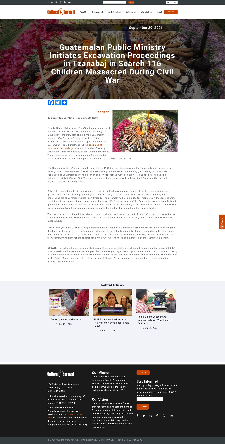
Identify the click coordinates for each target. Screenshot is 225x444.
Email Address (144, 395)
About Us (84, 12)
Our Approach (97, 12)
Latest (159, 12)
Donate (171, 12)
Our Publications (114, 12)
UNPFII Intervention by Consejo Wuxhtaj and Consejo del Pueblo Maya (111, 322)
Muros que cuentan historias (66, 319)
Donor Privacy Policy (110, 439)
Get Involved (131, 12)
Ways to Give (146, 12)
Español (172, 2)
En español (104, 111)
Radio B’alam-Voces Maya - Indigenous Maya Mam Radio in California (155, 320)
